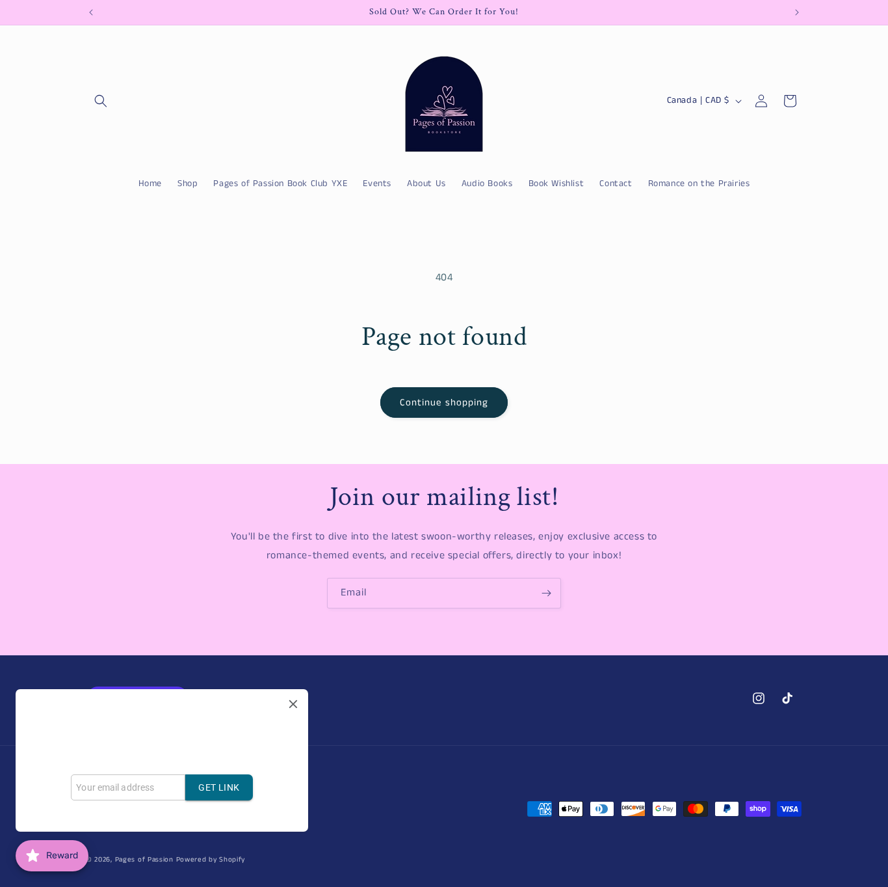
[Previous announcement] (91, 12)
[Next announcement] (797, 12)
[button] (100, 101)
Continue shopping (444, 402)
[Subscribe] (546, 593)
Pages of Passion (144, 859)
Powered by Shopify (211, 859)
